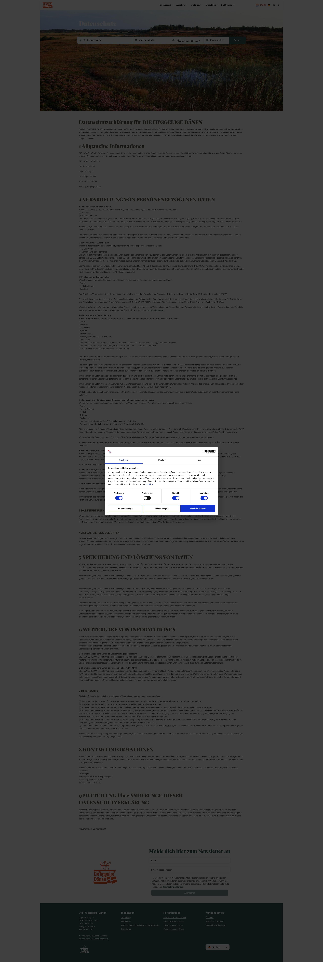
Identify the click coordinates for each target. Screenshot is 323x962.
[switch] (147, 498)
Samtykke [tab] (123, 460)
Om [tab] (199, 460)
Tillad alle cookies (198, 508)
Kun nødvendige (125, 508)
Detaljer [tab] (161, 460)
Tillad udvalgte (161, 508)
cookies (149, 484)
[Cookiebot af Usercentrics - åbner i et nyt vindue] (204, 452)
